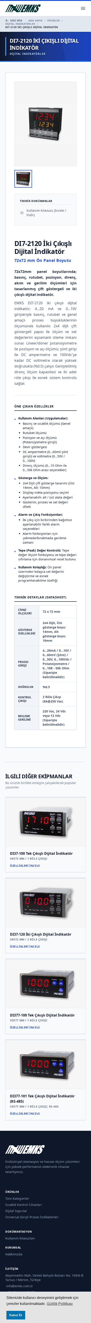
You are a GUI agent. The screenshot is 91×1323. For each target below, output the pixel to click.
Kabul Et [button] (15, 1315)
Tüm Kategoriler (17, 1198)
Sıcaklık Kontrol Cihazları (23, 1205)
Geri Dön (16, 20)
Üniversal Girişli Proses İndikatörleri (32, 1217)
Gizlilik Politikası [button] (60, 1304)
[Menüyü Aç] (83, 8)
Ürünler (53, 20)
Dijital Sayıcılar (16, 1211)
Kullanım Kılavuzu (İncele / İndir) (46, 212)
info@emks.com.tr (19, 1286)
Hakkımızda (13, 1254)
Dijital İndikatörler (20, 23)
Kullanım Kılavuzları (20, 1238)
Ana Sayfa (35, 20)
